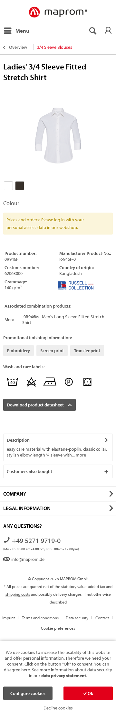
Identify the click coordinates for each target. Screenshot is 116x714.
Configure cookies (27, 693)
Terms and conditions (40, 617)
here (25, 670)
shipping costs (17, 594)
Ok (90, 693)
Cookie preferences (58, 628)
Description (18, 440)
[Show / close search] (92, 30)
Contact (102, 617)
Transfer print (87, 350)
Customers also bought (29, 471)
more (80, 455)
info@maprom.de (27, 559)
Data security (77, 617)
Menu (22, 30)
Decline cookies (58, 708)
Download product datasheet (35, 405)
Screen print (52, 350)
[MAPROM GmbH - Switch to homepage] (58, 12)
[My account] (108, 30)
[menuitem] (16, 30)
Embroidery (18, 350)
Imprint (8, 617)
